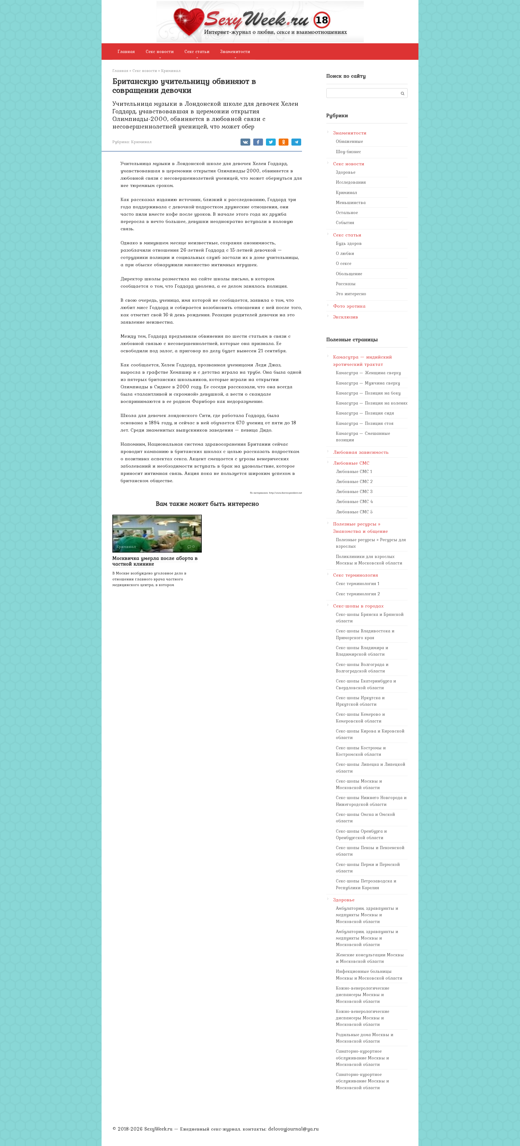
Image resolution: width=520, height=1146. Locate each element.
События (345, 222)
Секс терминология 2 (358, 593)
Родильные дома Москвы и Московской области (364, 1037)
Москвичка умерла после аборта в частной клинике (155, 560)
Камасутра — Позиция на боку (368, 393)
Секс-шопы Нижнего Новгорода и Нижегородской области (371, 800)
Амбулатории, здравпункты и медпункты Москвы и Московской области (367, 915)
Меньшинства (351, 202)
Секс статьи (196, 51)
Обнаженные (349, 141)
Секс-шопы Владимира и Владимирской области (362, 650)
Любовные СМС (351, 463)
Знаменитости (235, 51)
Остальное (347, 212)
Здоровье (345, 172)
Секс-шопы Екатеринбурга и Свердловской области (366, 684)
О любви (345, 253)
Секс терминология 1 (357, 583)
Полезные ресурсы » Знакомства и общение (360, 527)
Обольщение (349, 273)
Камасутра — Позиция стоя (365, 423)
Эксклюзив (345, 316)
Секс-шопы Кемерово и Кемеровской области (360, 717)
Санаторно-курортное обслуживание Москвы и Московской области (362, 1058)
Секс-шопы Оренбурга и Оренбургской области (361, 834)
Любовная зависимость (361, 452)
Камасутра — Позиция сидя (365, 413)
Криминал (141, 142)
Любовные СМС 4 (354, 501)
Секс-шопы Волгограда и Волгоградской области (362, 667)
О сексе (343, 263)
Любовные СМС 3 (354, 491)
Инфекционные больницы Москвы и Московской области (369, 974)
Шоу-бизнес (348, 151)
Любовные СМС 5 (354, 511)
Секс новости (160, 51)
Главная (126, 51)
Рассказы (346, 283)
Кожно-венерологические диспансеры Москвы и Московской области (362, 994)
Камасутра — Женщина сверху (368, 372)
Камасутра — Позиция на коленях (372, 403)
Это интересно (351, 293)
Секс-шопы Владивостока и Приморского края (365, 634)
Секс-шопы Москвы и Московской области (359, 784)
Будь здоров (349, 243)
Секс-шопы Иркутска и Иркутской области (360, 700)
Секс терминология (355, 575)
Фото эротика (349, 306)
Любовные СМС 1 (354, 471)
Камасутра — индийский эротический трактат (362, 360)
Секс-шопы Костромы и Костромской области (361, 750)
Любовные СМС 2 (354, 481)
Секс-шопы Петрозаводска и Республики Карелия (366, 884)
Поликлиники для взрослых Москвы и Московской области (369, 559)
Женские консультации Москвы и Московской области (370, 957)
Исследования (351, 182)
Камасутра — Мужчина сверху (368, 383)
